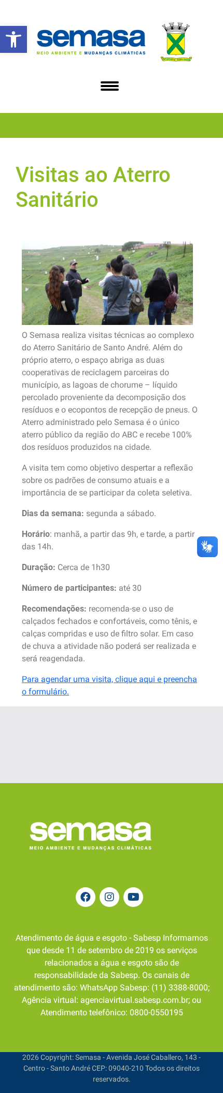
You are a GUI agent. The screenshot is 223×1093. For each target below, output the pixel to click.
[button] (13, 39)
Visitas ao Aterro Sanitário (93, 187)
